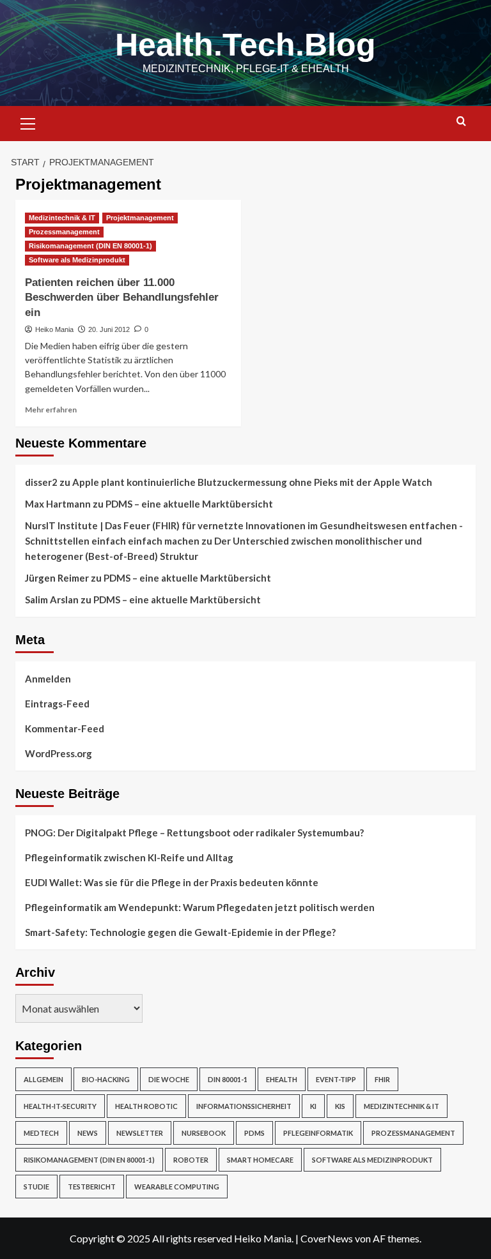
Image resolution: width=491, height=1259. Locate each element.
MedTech (41, 1133)
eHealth (281, 1079)
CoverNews (326, 1238)
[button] (28, 122)
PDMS (254, 1133)
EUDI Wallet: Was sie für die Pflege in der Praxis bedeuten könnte (171, 882)
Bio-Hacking (106, 1079)
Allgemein (43, 1079)
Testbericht (92, 1186)
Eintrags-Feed (57, 703)
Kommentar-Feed (64, 728)
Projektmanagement (140, 218)
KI (313, 1106)
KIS (340, 1106)
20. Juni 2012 (109, 329)
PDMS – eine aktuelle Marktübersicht (189, 503)
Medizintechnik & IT (62, 218)
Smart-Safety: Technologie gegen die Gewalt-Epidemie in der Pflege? (180, 932)
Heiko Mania (54, 329)
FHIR (382, 1079)
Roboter (190, 1160)
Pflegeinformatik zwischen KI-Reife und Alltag (129, 857)
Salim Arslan (52, 599)
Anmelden (48, 678)
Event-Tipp (336, 1079)
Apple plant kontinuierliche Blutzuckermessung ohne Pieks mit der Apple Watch (252, 482)
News (87, 1133)
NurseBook (204, 1133)
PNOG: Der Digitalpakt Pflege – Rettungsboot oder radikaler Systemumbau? (194, 832)
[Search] (461, 121)
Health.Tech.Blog (245, 45)
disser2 (41, 482)
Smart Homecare (260, 1160)
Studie (36, 1186)
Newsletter (139, 1133)
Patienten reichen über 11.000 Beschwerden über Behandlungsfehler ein (122, 297)
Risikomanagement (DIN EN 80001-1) (90, 246)
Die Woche (168, 1079)
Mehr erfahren (51, 409)
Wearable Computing (176, 1186)
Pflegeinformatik (318, 1133)
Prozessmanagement (64, 232)
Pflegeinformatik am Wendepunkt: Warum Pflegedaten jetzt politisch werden (200, 907)
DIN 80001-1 (227, 1079)
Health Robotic (146, 1106)
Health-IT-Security (60, 1106)
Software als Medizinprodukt (77, 260)
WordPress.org (58, 753)
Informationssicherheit (244, 1106)
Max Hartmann (58, 503)
